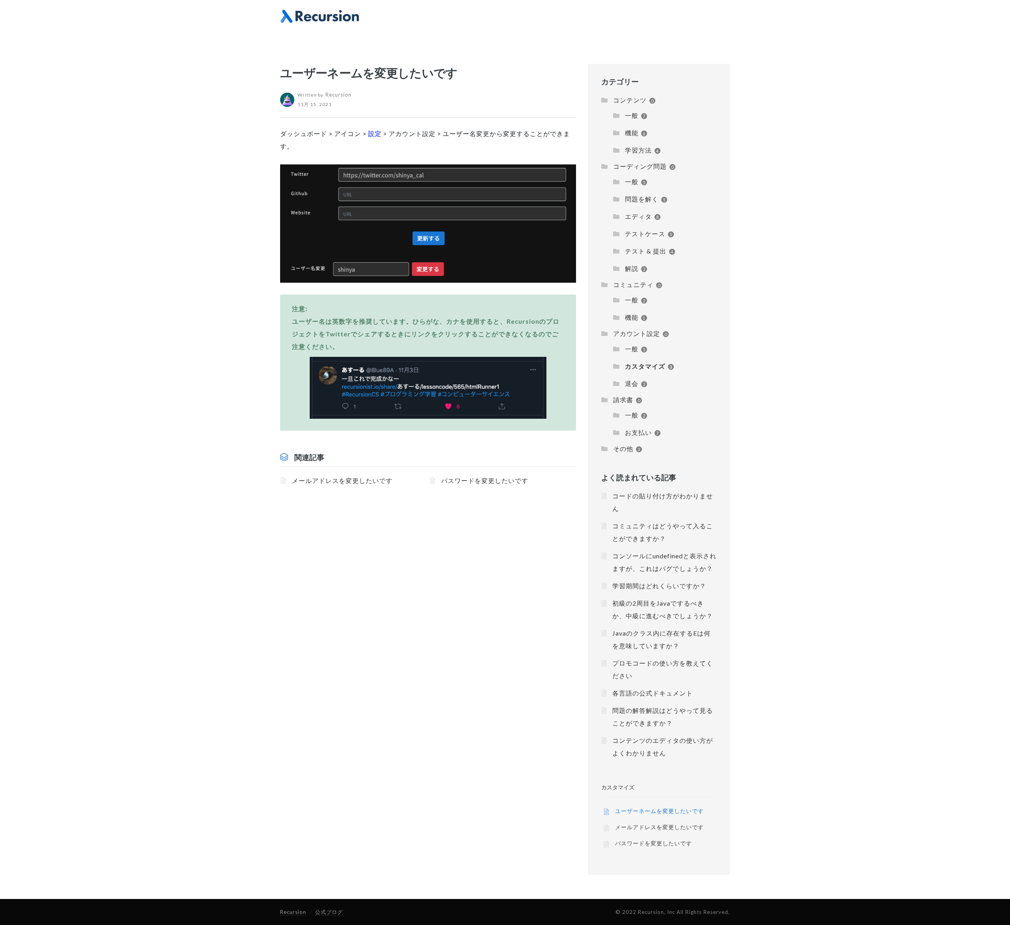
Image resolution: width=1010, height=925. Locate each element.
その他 (623, 448)
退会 (631, 383)
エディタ (638, 216)
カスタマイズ (645, 366)
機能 (631, 132)
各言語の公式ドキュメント (652, 693)
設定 (375, 133)
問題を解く (641, 199)
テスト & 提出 (645, 251)
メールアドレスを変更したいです (342, 480)
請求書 (623, 399)
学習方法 (638, 150)
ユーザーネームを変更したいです (659, 811)
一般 (631, 115)
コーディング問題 (640, 166)
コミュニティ (633, 284)
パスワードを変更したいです (484, 480)
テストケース (645, 233)
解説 (631, 268)
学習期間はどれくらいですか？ (659, 585)
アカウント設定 (636, 333)
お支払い (638, 432)
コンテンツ (630, 100)
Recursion (293, 912)
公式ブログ (329, 912)
